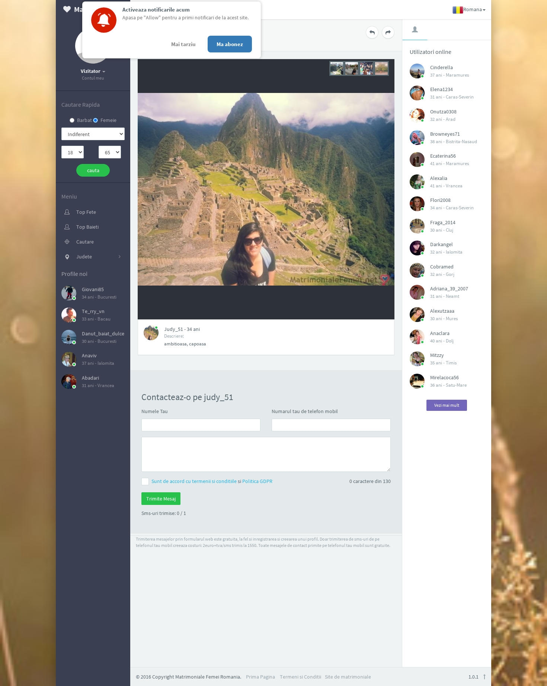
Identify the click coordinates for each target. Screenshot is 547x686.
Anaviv (89, 355)
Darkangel (441, 244)
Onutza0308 (443, 111)
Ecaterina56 (443, 155)
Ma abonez (230, 44)
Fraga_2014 (442, 222)
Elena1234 (441, 89)
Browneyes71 (445, 134)
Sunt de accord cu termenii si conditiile (194, 481)
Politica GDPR (257, 481)
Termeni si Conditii (300, 676)
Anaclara (440, 333)
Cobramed (442, 266)
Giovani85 (93, 289)
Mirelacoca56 (444, 377)
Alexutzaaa (442, 310)
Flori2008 (440, 200)
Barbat (84, 120)
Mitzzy (437, 355)
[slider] (359, 67)
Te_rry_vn (93, 311)
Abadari (90, 377)
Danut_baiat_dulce (103, 333)
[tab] (415, 29)
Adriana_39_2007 (449, 288)
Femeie (108, 120)
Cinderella (441, 67)
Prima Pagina (260, 676)
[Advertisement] (447, 535)
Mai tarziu (183, 44)
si (211, 481)
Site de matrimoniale (348, 676)
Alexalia (438, 178)
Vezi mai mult (446, 405)
